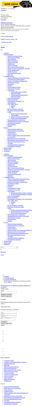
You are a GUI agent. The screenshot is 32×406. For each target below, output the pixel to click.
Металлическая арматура (11, 367)
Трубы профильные (13, 70)
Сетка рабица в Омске (14, 87)
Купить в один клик (6, 296)
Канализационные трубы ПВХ (20, 117)
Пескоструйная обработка (15, 129)
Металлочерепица (13, 60)
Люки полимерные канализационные (18, 78)
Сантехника (11, 90)
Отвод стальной (8, 376)
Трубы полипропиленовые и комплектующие (19, 95)
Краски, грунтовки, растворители (17, 81)
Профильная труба (9, 363)
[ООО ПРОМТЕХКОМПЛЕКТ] (7, 22)
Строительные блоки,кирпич (16, 79)
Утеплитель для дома (14, 89)
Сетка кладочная (12, 65)
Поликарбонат (12, 124)
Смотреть (3, 10)
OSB (12, 107)
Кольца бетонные (13, 99)
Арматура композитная (11, 374)
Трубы (9, 112)
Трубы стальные (12, 71)
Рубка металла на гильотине (16, 131)
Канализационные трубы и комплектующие (19, 92)
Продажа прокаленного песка (16, 141)
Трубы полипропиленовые (19, 118)
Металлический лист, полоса (12, 370)
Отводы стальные (13, 62)
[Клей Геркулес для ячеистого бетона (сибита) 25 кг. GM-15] (16, 287)
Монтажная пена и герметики (16, 120)
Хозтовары (11, 84)
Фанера (13, 106)
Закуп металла (12, 59)
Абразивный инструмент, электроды (18, 121)
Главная (6, 53)
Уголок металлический (14, 73)
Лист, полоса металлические (16, 67)
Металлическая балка (10, 368)
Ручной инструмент (13, 82)
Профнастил (11, 64)
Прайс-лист (7, 149)
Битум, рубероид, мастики (15, 109)
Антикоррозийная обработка (16, 145)
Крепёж (10, 85)
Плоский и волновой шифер (16, 110)
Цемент (10, 126)
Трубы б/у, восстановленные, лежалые (19, 68)
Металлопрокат (8, 54)
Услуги (6, 127)
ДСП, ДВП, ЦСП (13, 104)
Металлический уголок (11, 371)
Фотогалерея (8, 148)
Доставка (10, 143)
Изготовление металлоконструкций (18, 140)
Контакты (7, 151)
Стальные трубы (9, 360)
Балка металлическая (14, 57)
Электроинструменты (14, 123)
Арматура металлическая (15, 56)
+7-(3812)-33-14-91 (6, 42)
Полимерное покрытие (14, 146)
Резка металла (12, 132)
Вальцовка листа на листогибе (16, 138)
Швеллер (10, 74)
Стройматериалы (9, 76)
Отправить (4, 321)
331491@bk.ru (9, 36)
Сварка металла (12, 134)
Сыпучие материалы (14, 98)
